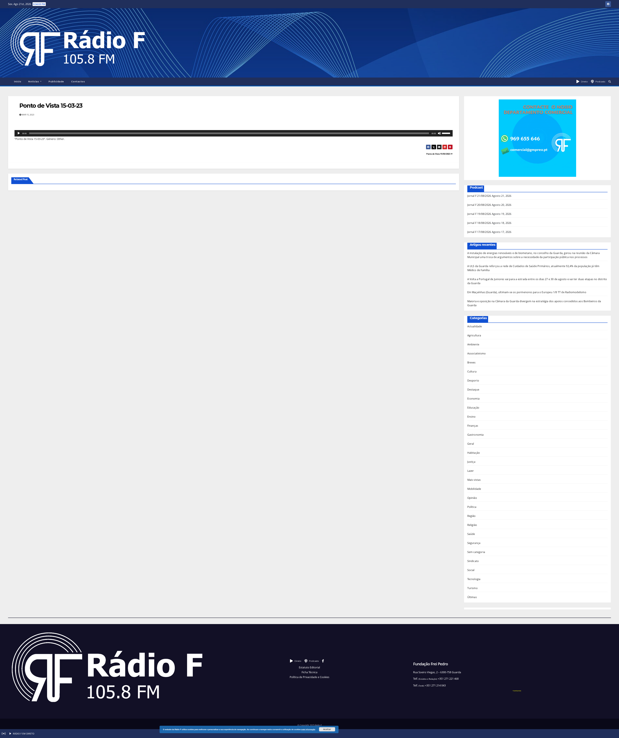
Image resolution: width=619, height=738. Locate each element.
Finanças (472, 425)
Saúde (471, 534)
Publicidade (56, 81)
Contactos (78, 81)
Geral (470, 443)
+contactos (517, 690)
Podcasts (600, 81)
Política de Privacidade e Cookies (309, 677)
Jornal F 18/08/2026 (479, 223)
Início (17, 81)
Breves (471, 362)
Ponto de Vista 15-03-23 (50, 106)
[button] (609, 81)
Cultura (472, 371)
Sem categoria (476, 552)
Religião (472, 525)
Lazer (470, 471)
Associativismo (476, 353)
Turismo (472, 588)
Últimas (472, 597)
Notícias (34, 81)
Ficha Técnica (309, 672)
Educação (473, 407)
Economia (473, 398)
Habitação (473, 453)
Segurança (474, 543)
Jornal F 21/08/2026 (479, 196)
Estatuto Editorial (309, 667)
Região (471, 516)
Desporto (473, 380)
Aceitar (327, 729)
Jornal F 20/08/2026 (479, 205)
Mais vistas (474, 480)
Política (472, 507)
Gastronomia (475, 434)
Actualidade (474, 326)
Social (471, 570)
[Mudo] (439, 133)
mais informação (308, 729)
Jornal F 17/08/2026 (479, 232)
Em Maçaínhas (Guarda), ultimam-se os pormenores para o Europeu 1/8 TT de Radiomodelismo (526, 292)
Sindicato (473, 561)
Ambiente (473, 344)
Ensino (471, 416)
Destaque (473, 389)
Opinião (472, 498)
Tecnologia (474, 579)
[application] (234, 133)
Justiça (471, 462)
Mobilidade (474, 489)
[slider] (446, 133)
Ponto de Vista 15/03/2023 (438, 153)
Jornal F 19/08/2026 (479, 214)
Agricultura (474, 335)
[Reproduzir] (18, 133)
